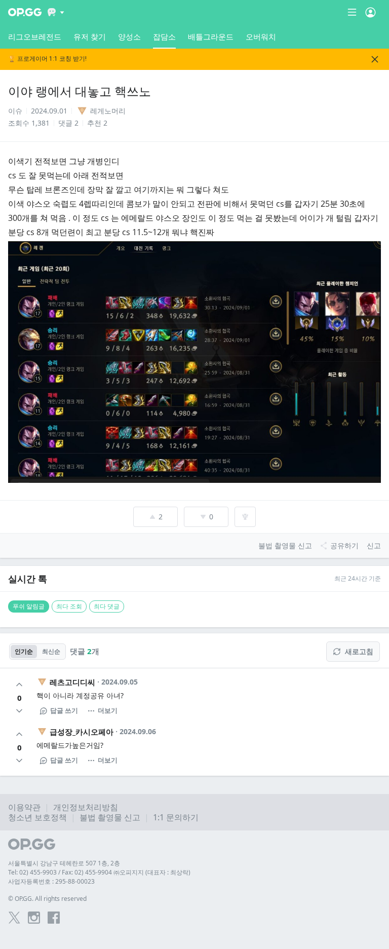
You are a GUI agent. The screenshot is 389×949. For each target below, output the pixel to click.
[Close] (375, 59)
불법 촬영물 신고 (110, 817)
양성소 (129, 36)
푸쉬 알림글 (29, 606)
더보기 (108, 710)
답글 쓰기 (64, 710)
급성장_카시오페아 (81, 732)
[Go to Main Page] (25, 12)
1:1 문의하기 (176, 817)
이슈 (15, 111)
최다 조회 (69, 606)
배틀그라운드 (211, 36)
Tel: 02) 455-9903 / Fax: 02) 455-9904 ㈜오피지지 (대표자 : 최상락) (99, 872)
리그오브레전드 (34, 36)
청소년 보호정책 (37, 817)
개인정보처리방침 (85, 807)
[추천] (19, 684)
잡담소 (164, 36)
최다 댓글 (107, 606)
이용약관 (24, 807)
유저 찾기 (89, 36)
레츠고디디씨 (72, 682)
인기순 (24, 651)
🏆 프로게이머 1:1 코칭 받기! (47, 59)
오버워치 (261, 36)
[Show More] (56, 12)
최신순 (51, 651)
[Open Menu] (370, 12)
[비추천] (19, 711)
